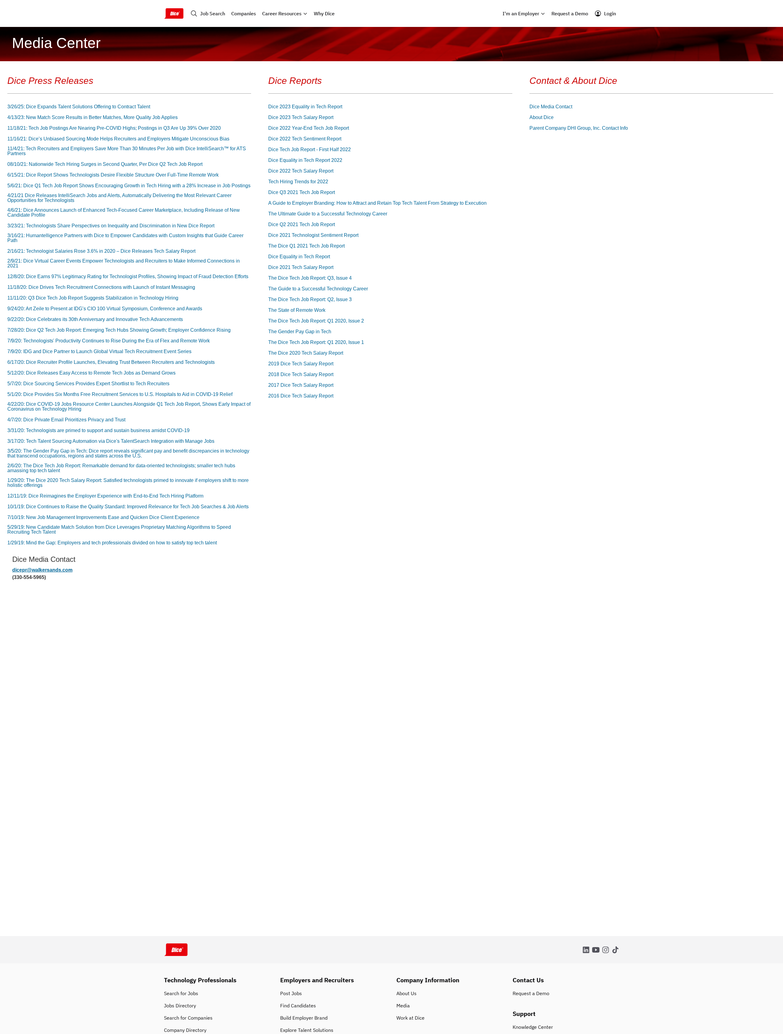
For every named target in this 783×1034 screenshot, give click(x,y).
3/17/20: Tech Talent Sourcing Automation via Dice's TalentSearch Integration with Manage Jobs (110, 441)
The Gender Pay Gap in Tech (299, 331)
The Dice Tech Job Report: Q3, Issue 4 (310, 278)
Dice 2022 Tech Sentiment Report (304, 138)
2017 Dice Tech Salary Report (300, 385)
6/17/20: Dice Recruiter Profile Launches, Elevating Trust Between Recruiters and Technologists (111, 362)
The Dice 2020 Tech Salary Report (305, 353)
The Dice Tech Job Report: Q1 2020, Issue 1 (316, 342)
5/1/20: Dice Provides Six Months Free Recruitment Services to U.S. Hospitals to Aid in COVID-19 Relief (119, 394)
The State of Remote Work (296, 310)
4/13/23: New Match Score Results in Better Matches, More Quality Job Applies (92, 117)
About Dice (541, 117)
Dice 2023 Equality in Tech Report (305, 106)
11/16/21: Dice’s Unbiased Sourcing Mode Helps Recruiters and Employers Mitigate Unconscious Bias (118, 138)
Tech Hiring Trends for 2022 (298, 181)
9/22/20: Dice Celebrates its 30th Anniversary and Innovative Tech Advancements (95, 319)
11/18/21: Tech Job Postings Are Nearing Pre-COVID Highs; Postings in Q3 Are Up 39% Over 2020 (114, 128)
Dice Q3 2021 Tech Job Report (301, 192)
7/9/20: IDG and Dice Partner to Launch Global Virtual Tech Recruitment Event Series (99, 351)
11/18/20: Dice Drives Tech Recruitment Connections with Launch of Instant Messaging (101, 287)
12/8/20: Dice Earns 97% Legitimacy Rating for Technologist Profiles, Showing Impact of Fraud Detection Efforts (127, 276)
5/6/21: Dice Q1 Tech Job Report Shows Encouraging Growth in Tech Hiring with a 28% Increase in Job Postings (128, 185)
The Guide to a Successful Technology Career (318, 288)
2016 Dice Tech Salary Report (300, 396)
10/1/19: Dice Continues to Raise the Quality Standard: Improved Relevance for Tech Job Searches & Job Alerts (128, 506)
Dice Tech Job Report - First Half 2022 (309, 149)
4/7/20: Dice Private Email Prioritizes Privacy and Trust (66, 419)
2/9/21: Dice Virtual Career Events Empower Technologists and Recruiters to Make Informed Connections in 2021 (123, 263)
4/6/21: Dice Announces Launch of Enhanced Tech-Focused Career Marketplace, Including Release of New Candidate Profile (123, 213)
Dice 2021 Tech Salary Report (300, 267)
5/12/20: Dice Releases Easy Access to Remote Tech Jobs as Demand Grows (91, 373)
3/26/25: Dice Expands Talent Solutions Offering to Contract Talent (78, 106)
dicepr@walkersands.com (42, 570)
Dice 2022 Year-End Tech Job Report (308, 128)
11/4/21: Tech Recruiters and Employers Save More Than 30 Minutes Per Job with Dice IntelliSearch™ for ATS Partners (126, 151)
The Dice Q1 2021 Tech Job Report (306, 246)
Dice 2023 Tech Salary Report (300, 117)
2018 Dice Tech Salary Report (300, 374)
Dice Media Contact (550, 106)
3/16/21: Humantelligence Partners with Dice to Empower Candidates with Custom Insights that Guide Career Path (125, 238)
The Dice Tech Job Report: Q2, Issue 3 (310, 299)
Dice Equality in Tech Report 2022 (305, 160)
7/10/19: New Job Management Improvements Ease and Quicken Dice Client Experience (103, 517)
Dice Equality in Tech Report (299, 256)
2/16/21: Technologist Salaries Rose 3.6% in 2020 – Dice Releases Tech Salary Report (101, 251)
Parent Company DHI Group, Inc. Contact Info (578, 128)
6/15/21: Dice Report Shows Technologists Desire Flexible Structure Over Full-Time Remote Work (113, 175)
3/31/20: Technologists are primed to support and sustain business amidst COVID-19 (98, 430)
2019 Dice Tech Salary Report (300, 363)
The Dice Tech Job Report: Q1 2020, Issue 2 (316, 321)
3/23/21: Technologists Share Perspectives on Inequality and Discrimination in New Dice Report (110, 225)
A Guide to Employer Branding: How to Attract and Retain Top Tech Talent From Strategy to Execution (377, 203)
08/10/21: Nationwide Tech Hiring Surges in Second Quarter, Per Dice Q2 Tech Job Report (104, 164)
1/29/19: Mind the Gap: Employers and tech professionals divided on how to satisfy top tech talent (112, 542)
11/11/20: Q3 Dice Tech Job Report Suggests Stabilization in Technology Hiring (92, 298)
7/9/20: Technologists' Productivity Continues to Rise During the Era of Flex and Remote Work (108, 340)
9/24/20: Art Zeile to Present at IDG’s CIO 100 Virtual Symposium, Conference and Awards (104, 308)
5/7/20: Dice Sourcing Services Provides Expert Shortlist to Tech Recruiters (88, 383)
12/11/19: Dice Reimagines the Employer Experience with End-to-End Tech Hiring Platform (105, 496)
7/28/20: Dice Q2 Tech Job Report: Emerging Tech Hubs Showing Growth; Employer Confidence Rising (119, 330)
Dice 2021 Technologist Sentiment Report (313, 235)
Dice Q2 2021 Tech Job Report (301, 224)
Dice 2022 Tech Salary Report (300, 171)
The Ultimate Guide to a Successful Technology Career (327, 213)
